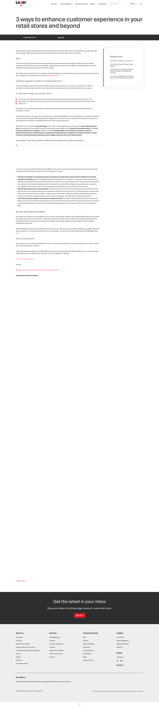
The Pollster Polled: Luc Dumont (121, 61)
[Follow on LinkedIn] (121, 660)
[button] (141, 4)
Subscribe (61, 38)
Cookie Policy (130, 691)
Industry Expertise (65, 4)
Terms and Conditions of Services (101, 691)
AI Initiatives (102, 4)
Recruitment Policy (138, 691)
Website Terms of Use (121, 691)
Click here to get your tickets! (25, 259)
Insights (92, 4)
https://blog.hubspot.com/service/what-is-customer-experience (38, 270)
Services (53, 4)
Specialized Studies (81, 4)
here (17, 233)
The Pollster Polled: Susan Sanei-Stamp (121, 65)
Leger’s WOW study (52, 75)
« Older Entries (20, 581)
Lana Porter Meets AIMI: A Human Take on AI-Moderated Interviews (122, 77)
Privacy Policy (112, 691)
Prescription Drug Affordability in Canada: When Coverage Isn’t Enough (121, 71)
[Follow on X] (117, 660)
